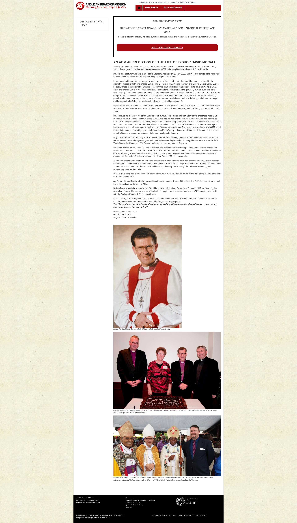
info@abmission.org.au (91, 502)
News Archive (151, 8)
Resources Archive (173, 8)
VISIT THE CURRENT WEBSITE (183, 2)
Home (139, 8)
